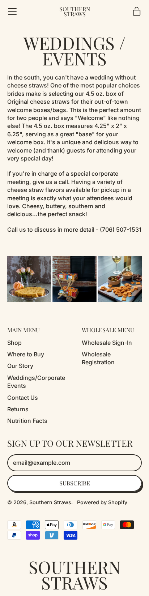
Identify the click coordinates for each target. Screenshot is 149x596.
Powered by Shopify (102, 502)
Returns (18, 409)
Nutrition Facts (27, 420)
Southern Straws (74, 12)
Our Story (20, 365)
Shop (14, 342)
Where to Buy (25, 354)
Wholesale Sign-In (107, 342)
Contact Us (22, 397)
